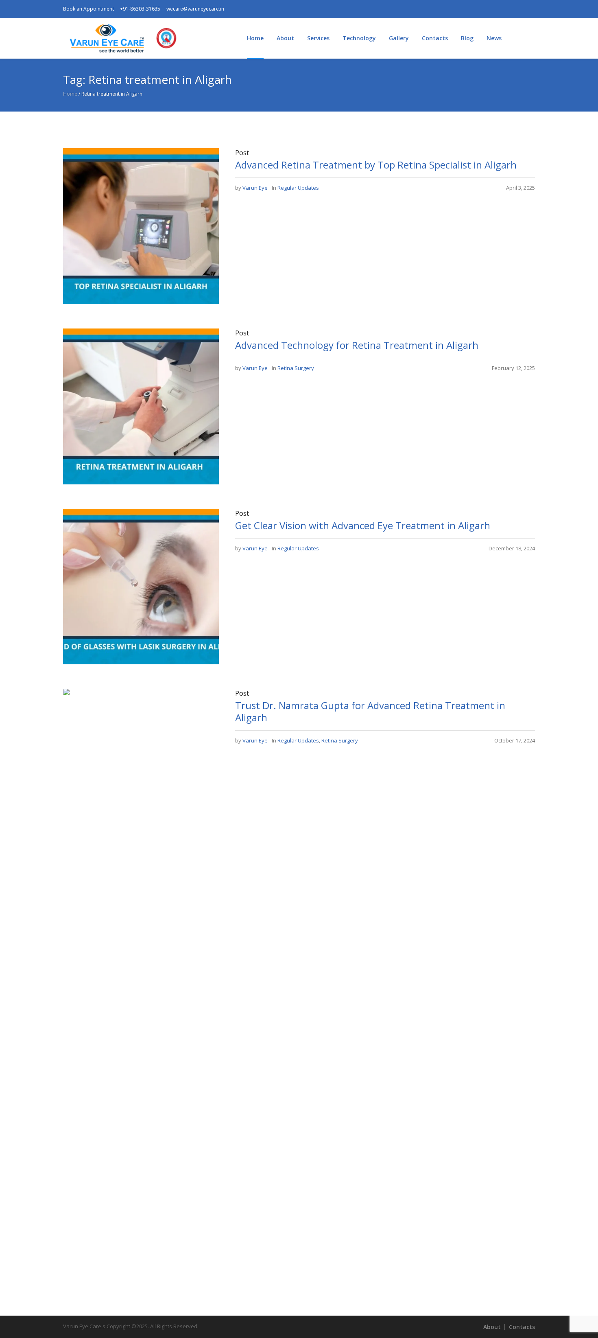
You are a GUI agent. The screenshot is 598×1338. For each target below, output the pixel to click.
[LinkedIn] (529, 9)
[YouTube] (490, 9)
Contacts (522, 1327)
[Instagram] (464, 9)
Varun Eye (255, 187)
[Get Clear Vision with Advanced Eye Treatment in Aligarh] (141, 585)
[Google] (477, 9)
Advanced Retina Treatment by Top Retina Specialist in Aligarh (376, 164)
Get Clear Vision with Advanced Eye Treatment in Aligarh (362, 525)
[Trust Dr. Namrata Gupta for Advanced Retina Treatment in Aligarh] (141, 993)
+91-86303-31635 (140, 8)
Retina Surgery (295, 368)
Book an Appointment (88, 8)
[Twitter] (503, 9)
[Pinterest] (516, 9)
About (492, 1327)
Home (70, 93)
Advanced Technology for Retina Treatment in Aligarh (356, 345)
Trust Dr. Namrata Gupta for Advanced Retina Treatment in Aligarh (370, 711)
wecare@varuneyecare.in (195, 8)
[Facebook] (451, 9)
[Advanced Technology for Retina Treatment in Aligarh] (141, 406)
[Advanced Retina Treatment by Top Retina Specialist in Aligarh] (141, 225)
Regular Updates (298, 187)
